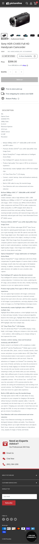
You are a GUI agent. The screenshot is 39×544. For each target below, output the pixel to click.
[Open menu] (3, 3)
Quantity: (4, 72)
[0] (35, 3)
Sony (3, 51)
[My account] (31, 3)
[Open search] (27, 3)
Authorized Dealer (17, 39)
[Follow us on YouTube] (15, 519)
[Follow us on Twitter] (7, 519)
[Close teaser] (25, 530)
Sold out (20, 79)
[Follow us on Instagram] (11, 519)
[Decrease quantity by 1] (10, 72)
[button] (31, 536)
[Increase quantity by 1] (21, 72)
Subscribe (8, 503)
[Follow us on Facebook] (3, 519)
